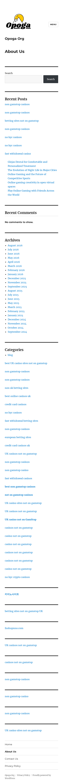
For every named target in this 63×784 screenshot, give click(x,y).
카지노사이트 (12, 594)
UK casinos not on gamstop (21, 453)
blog (10, 355)
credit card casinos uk (17, 445)
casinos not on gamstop (19, 527)
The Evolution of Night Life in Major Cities (32, 170)
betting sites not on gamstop (22, 120)
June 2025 (13, 298)
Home (8, 744)
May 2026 (13, 257)
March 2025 (15, 307)
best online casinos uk (18, 396)
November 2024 (17, 323)
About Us (10, 751)
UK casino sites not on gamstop (23, 503)
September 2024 (17, 331)
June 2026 (14, 253)
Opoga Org (14, 39)
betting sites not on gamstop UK (24, 611)
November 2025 (17, 282)
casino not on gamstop (18, 535)
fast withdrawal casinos (18, 478)
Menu (53, 24)
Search (9, 73)
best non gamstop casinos (20, 486)
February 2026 (16, 270)
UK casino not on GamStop (20, 519)
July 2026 (13, 249)
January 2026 (15, 274)
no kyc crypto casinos (17, 577)
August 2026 (15, 245)
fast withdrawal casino (18, 153)
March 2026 (15, 266)
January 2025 (15, 315)
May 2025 (13, 303)
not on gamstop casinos (19, 494)
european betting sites (18, 437)
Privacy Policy (13, 766)
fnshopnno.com (14, 628)
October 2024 (15, 327)
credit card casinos (15, 404)
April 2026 (14, 261)
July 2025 (13, 294)
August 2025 (15, 290)
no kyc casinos (13, 137)
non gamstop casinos (17, 104)
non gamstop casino (16, 470)
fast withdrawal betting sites (21, 420)
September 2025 (17, 286)
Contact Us (11, 758)
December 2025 (17, 278)
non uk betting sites (16, 387)
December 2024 (17, 319)
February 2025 (16, 311)
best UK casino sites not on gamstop (26, 363)
